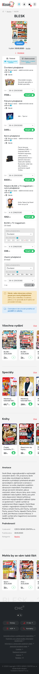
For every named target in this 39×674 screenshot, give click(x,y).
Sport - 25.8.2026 (8, 583)
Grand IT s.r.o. (23, 671)
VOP (11, 629)
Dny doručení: (11, 238)
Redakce (18, 658)
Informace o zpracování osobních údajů (18, 644)
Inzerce (18, 655)
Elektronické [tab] (28, 60)
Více (35, 326)
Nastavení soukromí (19, 652)
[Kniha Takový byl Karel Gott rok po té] (9, 203)
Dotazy (12, 623)
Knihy (6, 419)
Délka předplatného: (13, 231)
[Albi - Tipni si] (9, 116)
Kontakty (29, 629)
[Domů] (3, 11)
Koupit (28, 95)
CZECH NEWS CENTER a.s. (26, 666)
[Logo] (8, 4)
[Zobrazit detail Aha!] (30, 587)
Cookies (18, 649)
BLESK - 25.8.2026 (8, 353)
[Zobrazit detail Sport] (13, 587)
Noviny (9, 11)
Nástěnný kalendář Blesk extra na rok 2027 (9, 400)
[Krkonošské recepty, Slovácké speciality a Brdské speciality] (9, 82)
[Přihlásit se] (24, 4)
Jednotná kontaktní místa (18, 646)
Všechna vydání (12, 325)
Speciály (8, 372)
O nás (29, 623)
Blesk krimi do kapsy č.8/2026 (26, 448)
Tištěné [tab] (11, 60)
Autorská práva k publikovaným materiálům (18, 636)
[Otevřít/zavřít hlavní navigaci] (34, 4)
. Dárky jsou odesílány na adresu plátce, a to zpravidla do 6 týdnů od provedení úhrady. (21, 297)
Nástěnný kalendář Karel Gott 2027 (26, 400)
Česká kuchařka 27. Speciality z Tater (9, 448)
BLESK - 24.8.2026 (25, 353)
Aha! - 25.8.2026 (25, 583)
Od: (5, 90)
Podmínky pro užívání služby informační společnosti (19, 640)
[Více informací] (17, 238)
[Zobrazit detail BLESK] (13, 357)
